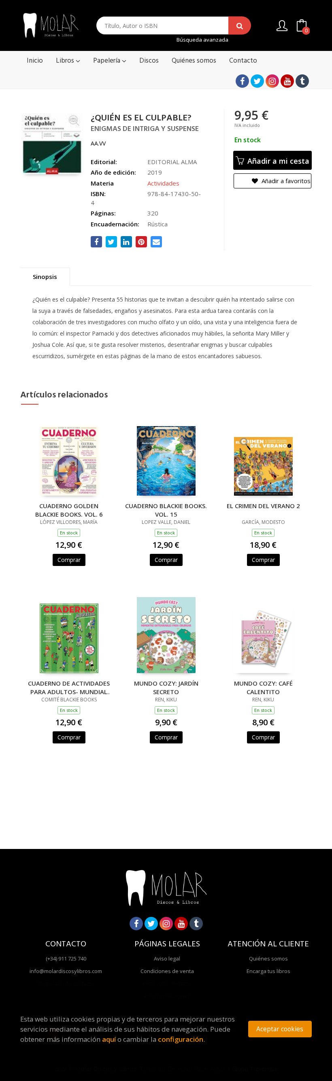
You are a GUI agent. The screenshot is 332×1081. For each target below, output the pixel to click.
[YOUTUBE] (287, 81)
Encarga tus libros (268, 971)
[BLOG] (302, 81)
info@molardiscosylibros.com (66, 971)
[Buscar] (239, 26)
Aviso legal (167, 958)
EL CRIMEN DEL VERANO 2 (263, 506)
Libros (66, 60)
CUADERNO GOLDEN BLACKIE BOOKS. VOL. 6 (69, 510)
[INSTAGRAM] (272, 81)
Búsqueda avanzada (202, 39)
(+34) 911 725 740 (66, 958)
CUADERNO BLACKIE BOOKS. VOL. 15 (166, 510)
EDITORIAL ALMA (172, 162)
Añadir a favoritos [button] (285, 181)
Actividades (163, 183)
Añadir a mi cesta (277, 161)
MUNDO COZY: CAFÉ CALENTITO (263, 687)
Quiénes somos (268, 958)
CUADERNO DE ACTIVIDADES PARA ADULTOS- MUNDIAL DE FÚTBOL (69, 687)
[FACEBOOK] (242, 81)
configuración (180, 1039)
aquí (109, 1039)
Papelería (107, 60)
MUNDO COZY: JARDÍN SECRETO (166, 687)
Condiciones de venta (167, 971)
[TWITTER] (257, 81)
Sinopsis (45, 276)
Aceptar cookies (279, 1029)
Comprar (69, 560)
